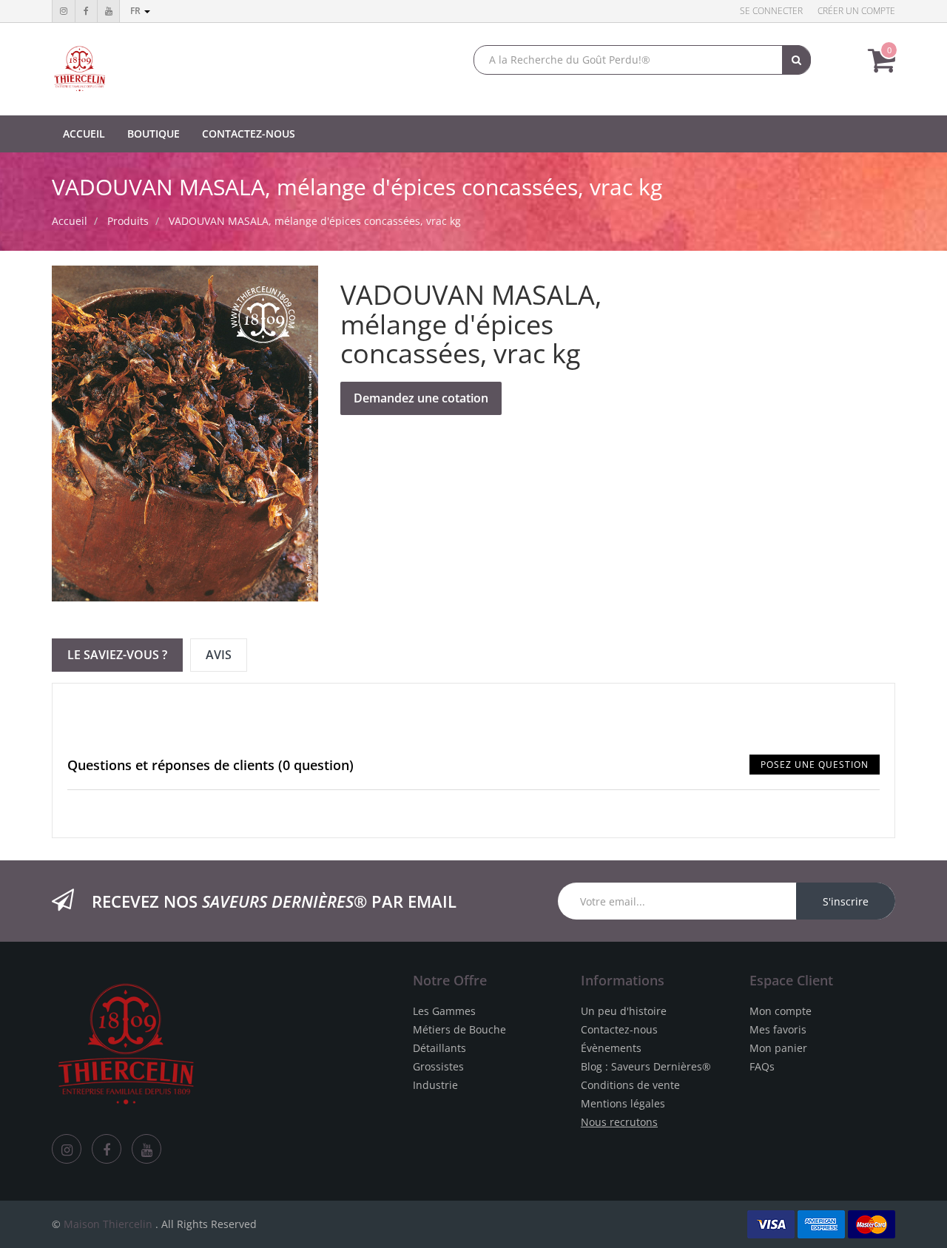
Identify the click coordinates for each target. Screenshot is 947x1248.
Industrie (435, 1085)
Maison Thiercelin (108, 1224)
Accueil (69, 221)
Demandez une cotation (421, 398)
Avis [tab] (219, 655)
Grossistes (438, 1066)
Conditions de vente (630, 1085)
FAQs (762, 1066)
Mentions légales (623, 1103)
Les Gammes (444, 1011)
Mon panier (778, 1048)
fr (136, 10)
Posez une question (815, 764)
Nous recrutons (619, 1122)
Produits (128, 221)
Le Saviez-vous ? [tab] (117, 655)
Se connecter (771, 10)
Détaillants (439, 1048)
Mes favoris (777, 1029)
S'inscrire (846, 901)
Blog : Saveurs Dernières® (646, 1066)
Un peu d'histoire (624, 1011)
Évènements (611, 1048)
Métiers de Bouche (459, 1029)
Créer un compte (856, 10)
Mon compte (780, 1011)
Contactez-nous (619, 1029)
